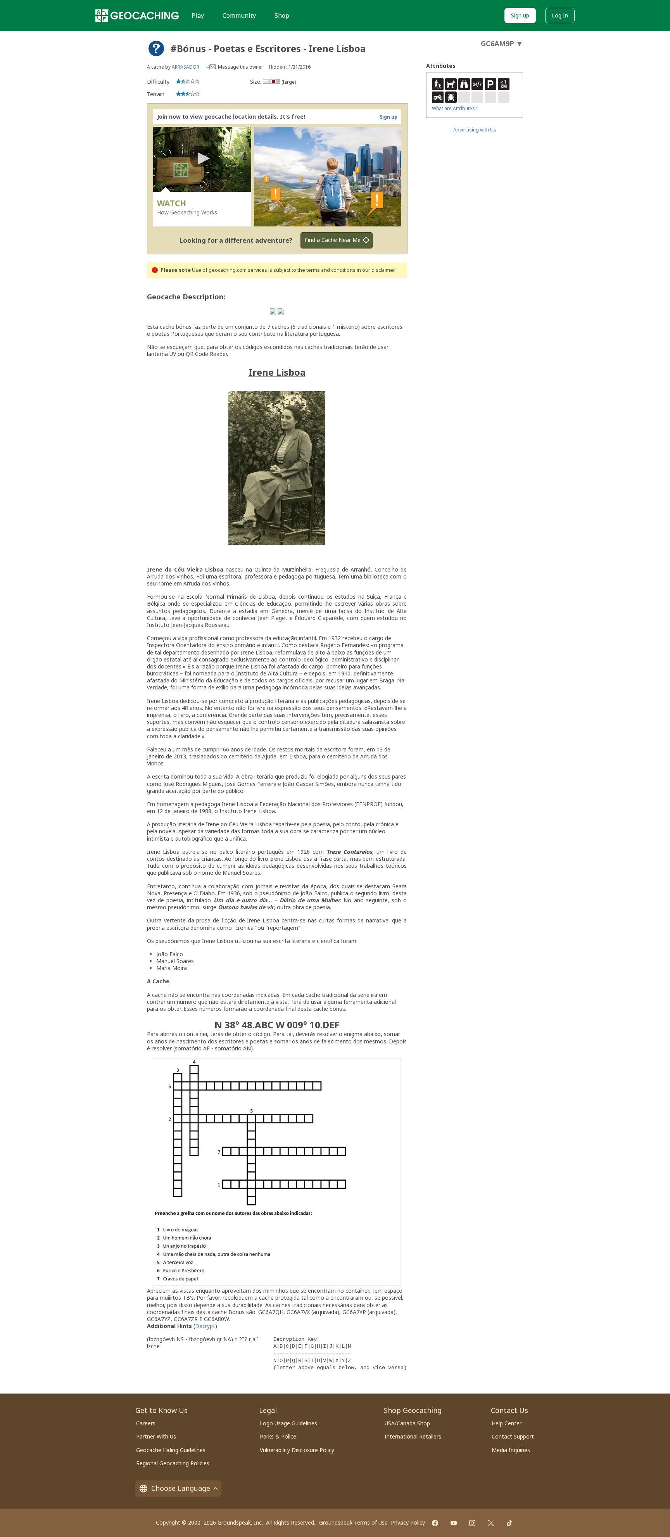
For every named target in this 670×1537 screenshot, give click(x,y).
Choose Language (180, 1488)
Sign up (520, 15)
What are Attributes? (454, 108)
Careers (145, 1423)
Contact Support (513, 1436)
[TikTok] (509, 1523)
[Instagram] (472, 1523)
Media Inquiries (511, 1450)
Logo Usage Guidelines (288, 1423)
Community (239, 15)
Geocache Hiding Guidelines (170, 1450)
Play (198, 15)
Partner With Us (156, 1436)
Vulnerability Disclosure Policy (297, 1450)
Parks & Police (278, 1436)
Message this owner (240, 67)
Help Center (506, 1423)
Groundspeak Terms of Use (353, 1522)
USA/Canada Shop (407, 1423)
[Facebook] (435, 1523)
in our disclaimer (375, 270)
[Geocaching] (137, 15)
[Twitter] (491, 1523)
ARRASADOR (185, 67)
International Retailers (413, 1436)
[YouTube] (453, 1523)
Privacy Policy (408, 1522)
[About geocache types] (156, 48)
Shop (282, 15)
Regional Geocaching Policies (172, 1463)
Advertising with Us (474, 129)
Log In (560, 15)
